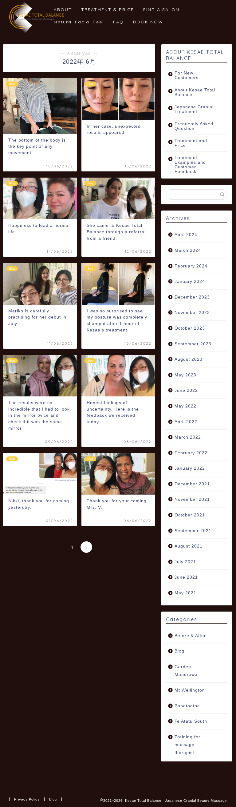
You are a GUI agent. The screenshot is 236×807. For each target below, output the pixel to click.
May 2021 (185, 593)
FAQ (118, 22)
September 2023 (193, 344)
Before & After (190, 635)
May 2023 (185, 375)
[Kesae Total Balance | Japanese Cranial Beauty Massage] (37, 31)
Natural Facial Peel (79, 22)
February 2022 (191, 453)
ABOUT (63, 9)
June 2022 (186, 390)
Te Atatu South (191, 721)
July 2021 (185, 562)
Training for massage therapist (187, 745)
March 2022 (188, 437)
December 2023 (192, 297)
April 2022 (186, 422)
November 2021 (192, 499)
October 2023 (190, 328)
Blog (179, 651)
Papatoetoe (187, 706)
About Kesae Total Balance (195, 92)
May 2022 (185, 406)
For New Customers (187, 75)
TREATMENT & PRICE (107, 9)
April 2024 (186, 234)
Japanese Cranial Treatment (194, 109)
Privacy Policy (27, 799)
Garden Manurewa (186, 670)
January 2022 (190, 468)
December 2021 (192, 484)
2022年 (36, 784)
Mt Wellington (190, 690)
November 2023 (192, 312)
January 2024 (190, 281)
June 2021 (186, 577)
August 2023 (189, 359)
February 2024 (191, 266)
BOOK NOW (148, 22)
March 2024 (188, 250)
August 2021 (189, 546)
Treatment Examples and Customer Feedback (190, 164)
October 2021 (190, 515)
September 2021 (193, 530)
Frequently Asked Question (194, 126)
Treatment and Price (191, 143)
